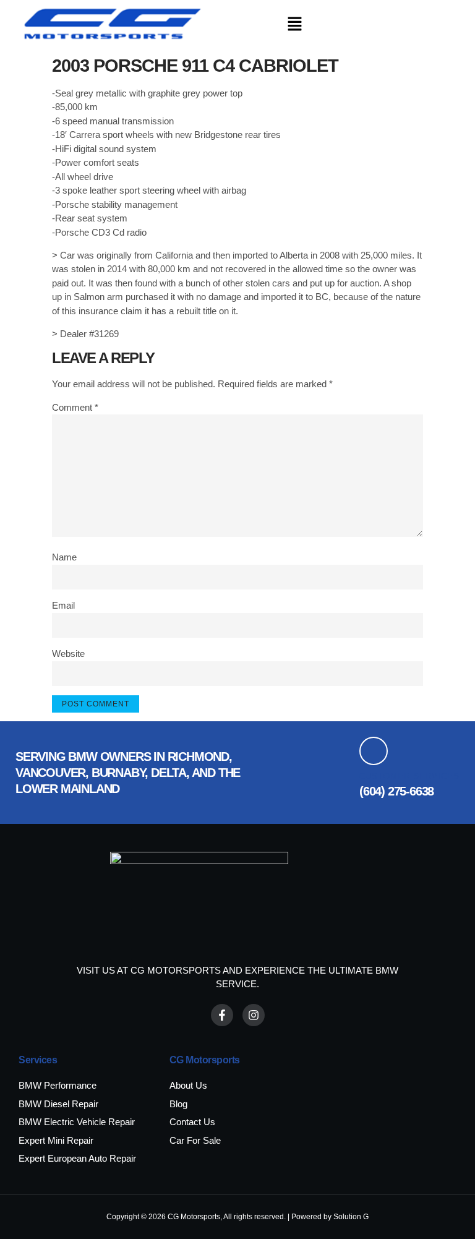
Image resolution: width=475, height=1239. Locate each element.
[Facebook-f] (222, 1015)
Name (64, 557)
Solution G (351, 1216)
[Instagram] (253, 1015)
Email (63, 605)
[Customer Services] (373, 751)
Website (68, 653)
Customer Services (409, 776)
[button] (294, 24)
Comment (75, 407)
